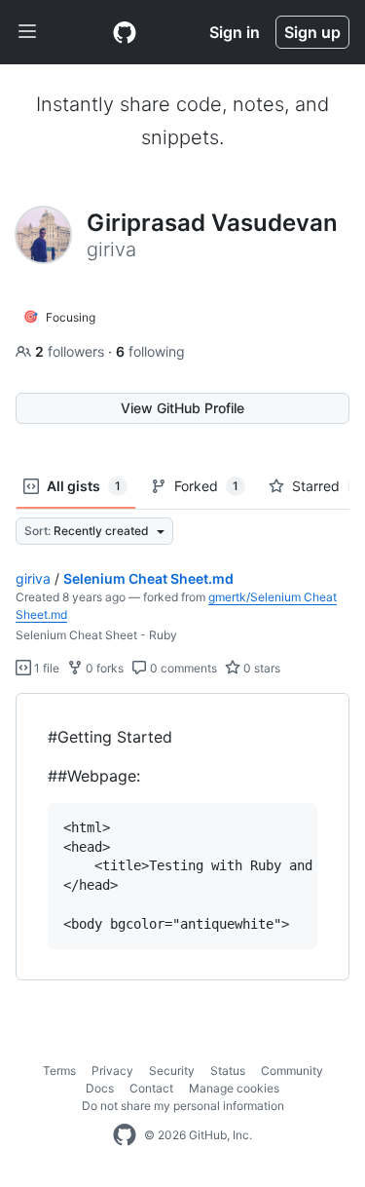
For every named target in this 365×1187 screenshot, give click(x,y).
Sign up (312, 32)
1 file (45, 668)
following (150, 351)
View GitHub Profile (182, 408)
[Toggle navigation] (27, 32)
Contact (151, 1088)
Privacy (112, 1070)
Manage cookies (234, 1088)
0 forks (103, 668)
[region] (182, 837)
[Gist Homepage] (124, 32)
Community (292, 1070)
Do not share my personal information (183, 1105)
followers (71, 351)
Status (227, 1070)
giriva (33, 578)
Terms (59, 1070)
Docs (100, 1088)
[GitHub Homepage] (124, 1135)
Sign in (234, 32)
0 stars (260, 668)
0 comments (182, 668)
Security (172, 1070)
